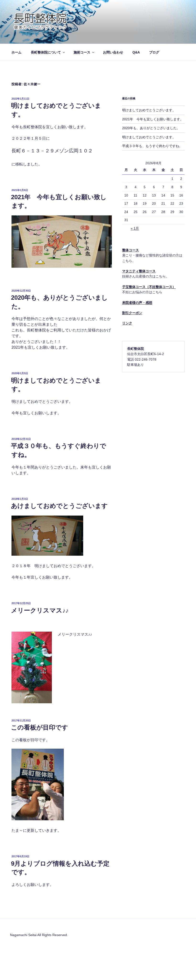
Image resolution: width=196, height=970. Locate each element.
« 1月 (135, 228)
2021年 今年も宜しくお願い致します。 (152, 119)
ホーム (16, 52)
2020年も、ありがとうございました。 (151, 128)
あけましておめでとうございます (59, 505)
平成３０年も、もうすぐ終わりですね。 (152, 146)
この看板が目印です (39, 727)
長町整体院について (46, 52)
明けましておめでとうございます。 (149, 110)
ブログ (154, 52)
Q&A (136, 52)
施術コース (82, 52)
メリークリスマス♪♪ (40, 610)
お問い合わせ (113, 52)
